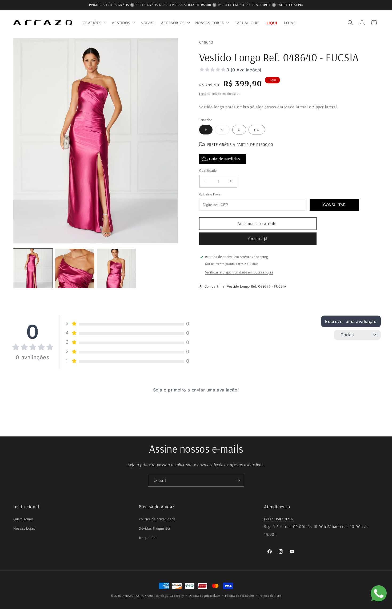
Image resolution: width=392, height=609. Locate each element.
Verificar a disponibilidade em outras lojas (239, 272)
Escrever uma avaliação (351, 321)
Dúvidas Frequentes (155, 528)
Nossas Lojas (24, 528)
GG (256, 129)
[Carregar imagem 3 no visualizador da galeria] (116, 268)
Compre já (257, 238)
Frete (203, 94)
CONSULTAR (334, 205)
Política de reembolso (239, 595)
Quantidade (208, 170)
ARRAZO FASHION (135, 596)
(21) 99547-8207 (279, 518)
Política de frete (270, 595)
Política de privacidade (157, 519)
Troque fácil (148, 538)
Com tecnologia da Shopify (165, 596)
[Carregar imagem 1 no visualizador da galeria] (33, 268)
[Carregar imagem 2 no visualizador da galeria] (74, 268)
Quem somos (23, 519)
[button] (94, 23)
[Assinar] (238, 480)
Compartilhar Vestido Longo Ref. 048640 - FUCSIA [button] (245, 286)
